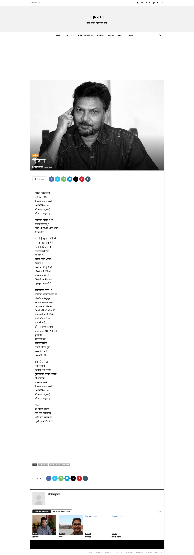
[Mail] (145, 3)
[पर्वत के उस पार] (123, 525)
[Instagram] (141, 3)
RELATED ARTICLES (42, 511)
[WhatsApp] (63, 179)
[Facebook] (137, 3)
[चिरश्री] (71, 525)
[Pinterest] (149, 3)
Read (58, 35)
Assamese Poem (43, 465)
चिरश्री (60, 536)
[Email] (75, 179)
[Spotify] (153, 3)
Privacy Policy (118, 552)
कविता (35, 155)
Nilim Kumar (65, 465)
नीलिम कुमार (38, 167)
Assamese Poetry (55, 465)
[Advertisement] (97, 59)
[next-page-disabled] (160, 511)
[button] (160, 35)
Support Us (35, 2)
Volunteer (149, 552)
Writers (100, 35)
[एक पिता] (97, 525)
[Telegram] (69, 179)
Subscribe (108, 552)
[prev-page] (157, 511)
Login (131, 35)
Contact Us (98, 552)
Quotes (70, 35)
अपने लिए (35, 536)
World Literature (85, 35)
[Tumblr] (88, 179)
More (120, 35)
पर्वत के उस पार (116, 536)
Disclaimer (139, 552)
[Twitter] (157, 3)
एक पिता (88, 536)
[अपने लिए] (44, 525)
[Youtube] (161, 3)
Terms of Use (129, 552)
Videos (111, 35)
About (90, 552)
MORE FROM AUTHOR (61, 511)
